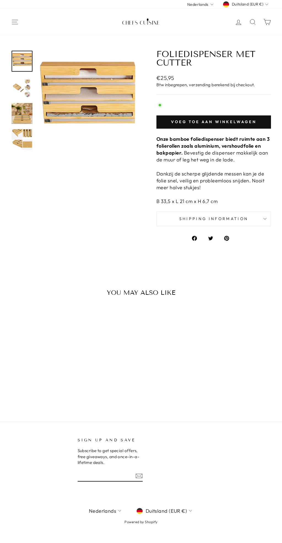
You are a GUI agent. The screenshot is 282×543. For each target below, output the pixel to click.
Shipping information (213, 218)
